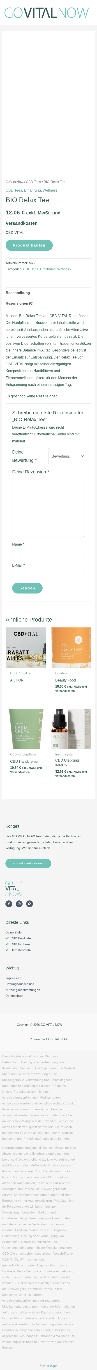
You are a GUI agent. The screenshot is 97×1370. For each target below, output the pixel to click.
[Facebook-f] (8, 903)
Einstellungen (48, 1366)
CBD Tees (33, 182)
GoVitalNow (14, 182)
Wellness (50, 190)
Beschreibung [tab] (18, 293)
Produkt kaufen (29, 245)
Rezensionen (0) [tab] (19, 303)
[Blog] (29, 903)
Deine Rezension (30, 471)
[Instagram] (19, 903)
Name (18, 544)
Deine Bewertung (24, 456)
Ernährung (32, 190)
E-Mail (18, 565)
